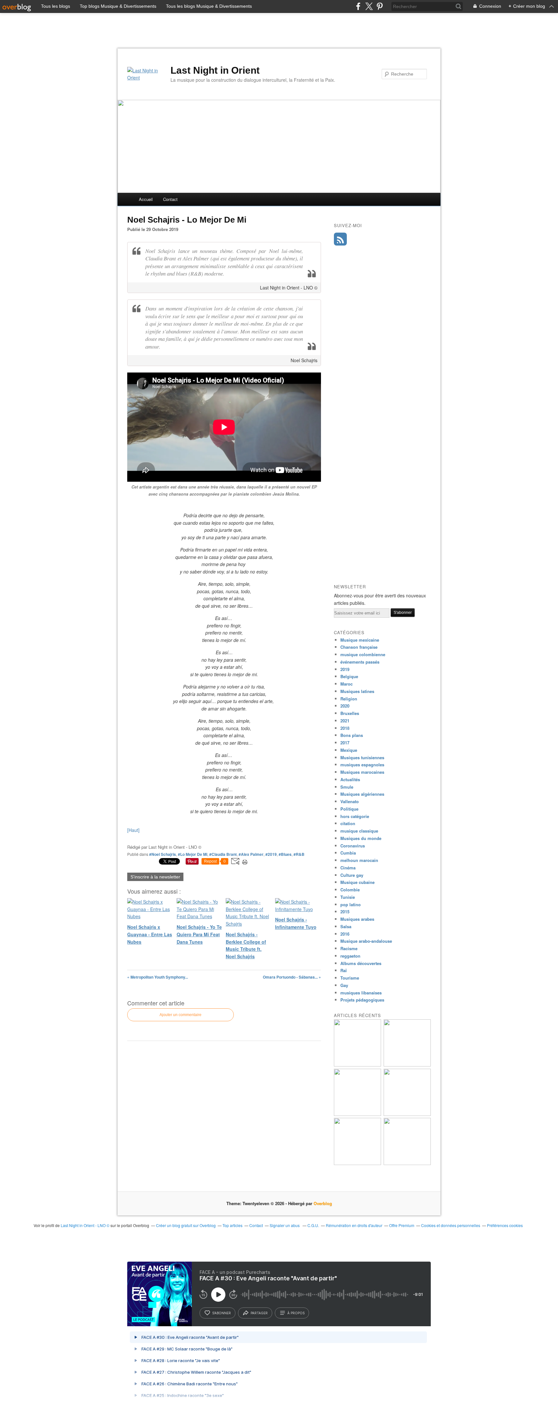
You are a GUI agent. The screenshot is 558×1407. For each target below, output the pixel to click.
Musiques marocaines (362, 772)
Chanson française (358, 647)
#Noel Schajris (162, 854)
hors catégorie (354, 816)
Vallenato (349, 801)
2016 (344, 934)
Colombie (350, 890)
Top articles (232, 1225)
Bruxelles (349, 713)
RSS (340, 239)
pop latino (350, 904)
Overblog (323, 1203)
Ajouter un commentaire (181, 1015)
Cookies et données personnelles (450, 1225)
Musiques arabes (357, 919)
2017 (344, 743)
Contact (170, 199)
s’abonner (221, 1313)
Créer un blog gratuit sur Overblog (186, 1225)
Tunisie (347, 897)
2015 (344, 911)
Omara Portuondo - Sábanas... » (292, 977)
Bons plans (351, 735)
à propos (296, 1313)
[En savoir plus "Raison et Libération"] (407, 1065)
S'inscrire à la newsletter (155, 876)
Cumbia (348, 853)
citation (347, 823)
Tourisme (349, 978)
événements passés (359, 662)
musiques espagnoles (362, 764)
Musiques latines (357, 691)
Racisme (348, 948)
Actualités (350, 779)
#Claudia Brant (223, 854)
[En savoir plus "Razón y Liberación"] (357, 1114)
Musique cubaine (357, 882)
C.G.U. (313, 1225)
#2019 (271, 854)
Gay (344, 985)
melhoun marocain (359, 860)
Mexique (348, 750)
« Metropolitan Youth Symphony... (157, 977)
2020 (344, 706)
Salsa (345, 926)
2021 (344, 721)
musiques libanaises (361, 993)
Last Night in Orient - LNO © (85, 1225)
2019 (344, 669)
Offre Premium (401, 1225)
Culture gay (351, 875)
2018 (344, 728)
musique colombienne (362, 654)
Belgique (349, 676)
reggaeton (350, 956)
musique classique (359, 831)
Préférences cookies (505, 1225)
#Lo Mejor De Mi (192, 854)
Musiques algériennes (362, 794)
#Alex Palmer (251, 854)
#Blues (285, 854)
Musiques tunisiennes (362, 757)
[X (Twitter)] (369, 6)
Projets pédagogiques (362, 1000)
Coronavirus (352, 846)
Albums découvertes (360, 963)
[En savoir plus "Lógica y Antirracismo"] (357, 1163)
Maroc (346, 684)
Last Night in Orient (215, 70)
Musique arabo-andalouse (366, 941)
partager (259, 1313)
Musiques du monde (360, 838)
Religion (348, 699)
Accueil (146, 199)
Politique (349, 809)
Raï (343, 970)
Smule (346, 787)
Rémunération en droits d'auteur (354, 1225)
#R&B (299, 854)
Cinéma (348, 868)
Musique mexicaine (359, 640)
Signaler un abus (285, 1225)
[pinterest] (380, 6)
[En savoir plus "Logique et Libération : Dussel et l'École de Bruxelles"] (407, 1114)
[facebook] (358, 6)
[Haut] (133, 830)
